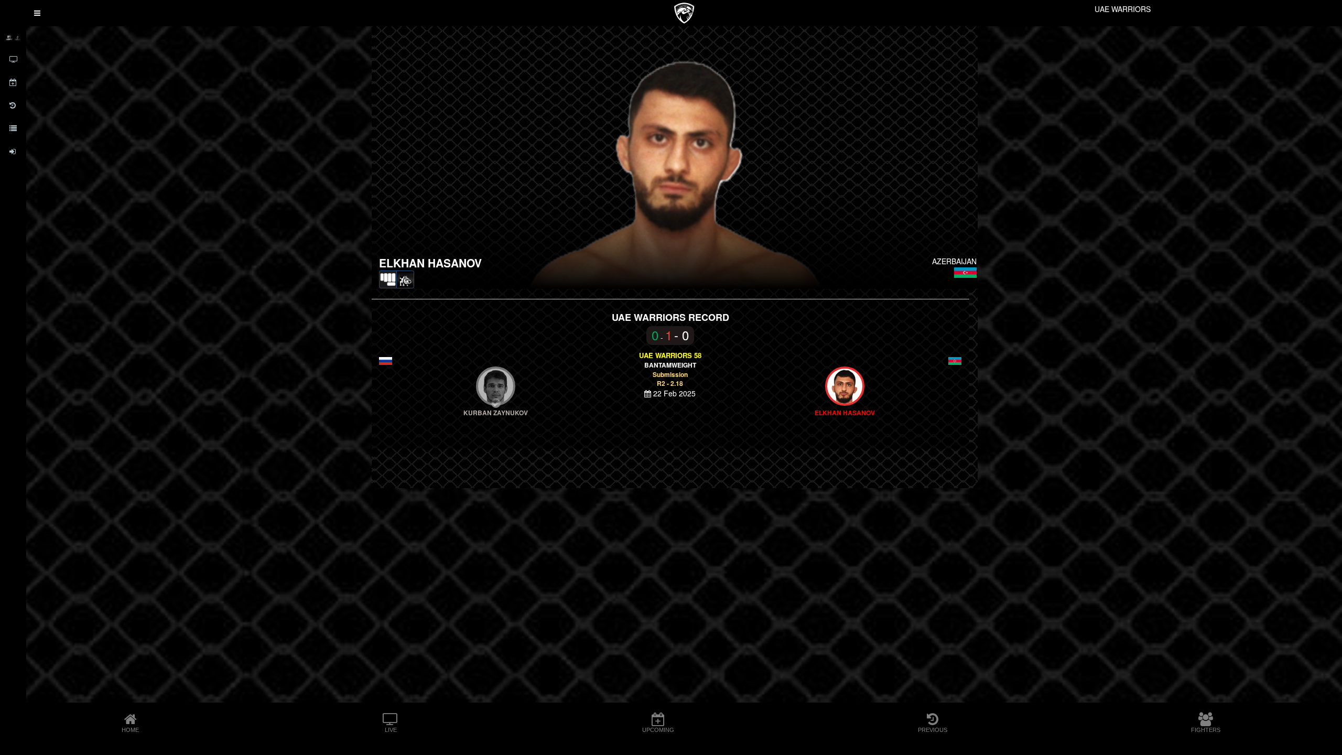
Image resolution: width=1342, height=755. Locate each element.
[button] (37, 13)
